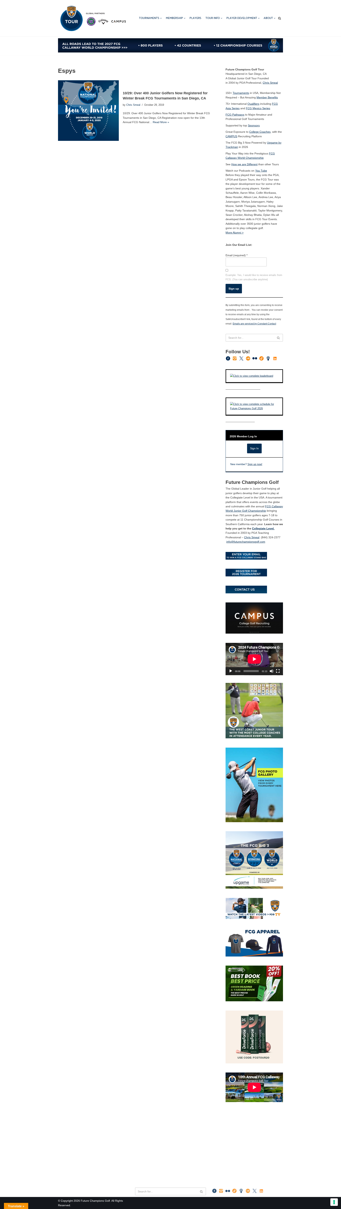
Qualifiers (253, 103)
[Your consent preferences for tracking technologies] (334, 1202)
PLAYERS (195, 18)
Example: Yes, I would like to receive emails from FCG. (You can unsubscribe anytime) (254, 277)
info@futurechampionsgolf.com (245, 541)
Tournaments (241, 92)
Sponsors (254, 125)
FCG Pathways (235, 114)
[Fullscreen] (278, 671)
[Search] (279, 18)
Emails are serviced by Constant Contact (254, 323)
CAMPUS (231, 136)
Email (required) (236, 255)
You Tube (261, 170)
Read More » (161, 122)
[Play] (231, 671)
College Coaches (260, 131)
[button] (161, 18)
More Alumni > (235, 232)
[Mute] (272, 671)
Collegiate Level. (263, 528)
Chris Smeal (133, 105)
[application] (254, 659)
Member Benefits (267, 97)
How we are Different (244, 164)
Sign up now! (254, 464)
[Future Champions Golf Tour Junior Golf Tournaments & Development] (92, 18)
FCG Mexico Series (258, 108)
